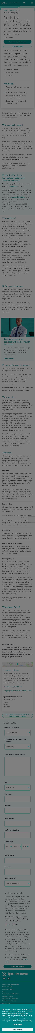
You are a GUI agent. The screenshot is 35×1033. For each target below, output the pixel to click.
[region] (17, 1018)
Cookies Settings (17, 1024)
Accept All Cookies (17, 1029)
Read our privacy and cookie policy (22, 1021)
